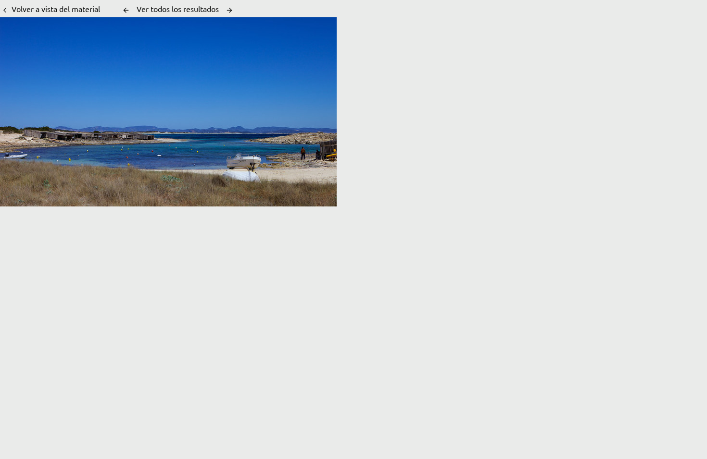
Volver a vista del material (56, 8)
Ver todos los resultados (178, 8)
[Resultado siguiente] (229, 10)
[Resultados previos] (126, 10)
